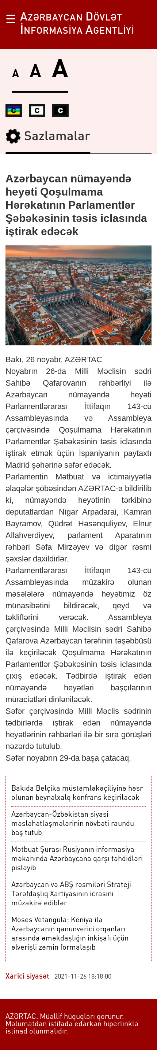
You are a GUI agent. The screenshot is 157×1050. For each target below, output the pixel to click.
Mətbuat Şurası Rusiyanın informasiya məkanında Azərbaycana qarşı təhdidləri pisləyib (77, 859)
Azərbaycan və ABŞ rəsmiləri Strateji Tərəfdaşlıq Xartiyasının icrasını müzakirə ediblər (71, 894)
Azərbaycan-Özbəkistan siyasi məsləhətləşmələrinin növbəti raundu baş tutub (72, 824)
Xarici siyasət (27, 976)
